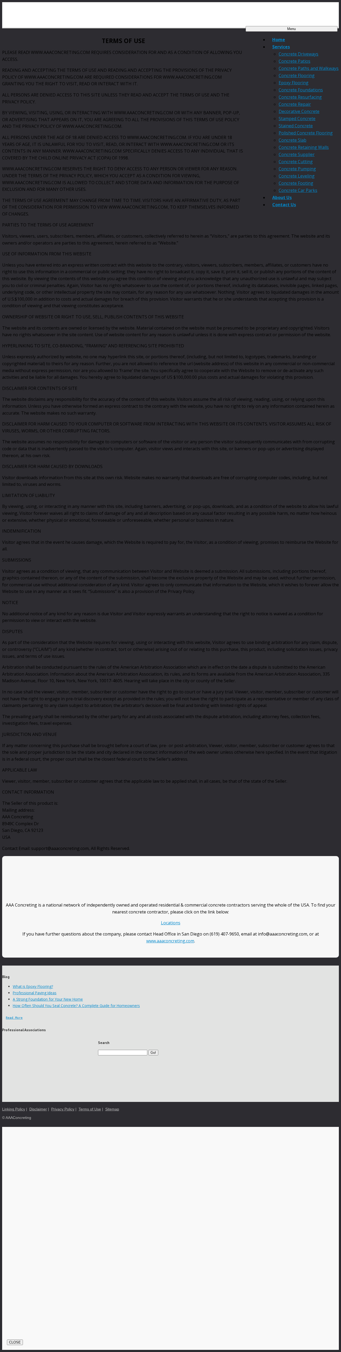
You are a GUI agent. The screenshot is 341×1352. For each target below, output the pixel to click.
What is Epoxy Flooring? (33, 986)
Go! (153, 1053)
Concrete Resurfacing (300, 97)
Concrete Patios (294, 61)
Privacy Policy (62, 1109)
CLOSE (15, 1342)
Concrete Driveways (298, 54)
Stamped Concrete (297, 118)
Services (281, 47)
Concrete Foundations (301, 90)
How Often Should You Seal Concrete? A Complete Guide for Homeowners (76, 1005)
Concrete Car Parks (298, 190)
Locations (170, 923)
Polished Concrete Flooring (306, 133)
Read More (14, 1018)
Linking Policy (13, 1109)
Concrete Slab (292, 140)
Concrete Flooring (297, 75)
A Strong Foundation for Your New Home (48, 999)
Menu (291, 29)
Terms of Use (90, 1109)
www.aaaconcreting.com (170, 941)
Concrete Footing (296, 183)
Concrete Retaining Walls (304, 147)
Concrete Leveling (297, 176)
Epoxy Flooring (293, 83)
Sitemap (112, 1109)
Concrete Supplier (297, 154)
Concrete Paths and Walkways (309, 68)
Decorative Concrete (299, 111)
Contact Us (284, 205)
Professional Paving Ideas (34, 992)
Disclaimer (38, 1109)
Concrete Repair (295, 104)
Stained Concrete (296, 126)
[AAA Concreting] (170, 13)
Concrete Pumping (297, 169)
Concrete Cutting (296, 162)
